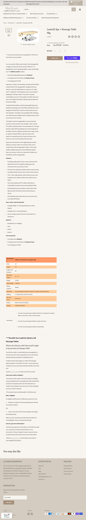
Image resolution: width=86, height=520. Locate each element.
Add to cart (55, 58)
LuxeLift (49, 37)
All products (11, 23)
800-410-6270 (13, 2)
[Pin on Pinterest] (72, 36)
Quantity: (49, 51)
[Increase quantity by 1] (65, 51)
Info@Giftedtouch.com (44, 477)
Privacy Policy (67, 474)
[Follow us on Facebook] (28, 514)
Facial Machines (51, 14)
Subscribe (9, 502)
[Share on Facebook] (69, 36)
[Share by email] (79, 36)
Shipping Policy (68, 466)
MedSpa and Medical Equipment (12, 18)
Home (4, 23)
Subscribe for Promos (77, 3)
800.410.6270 (42, 474)
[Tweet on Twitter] (75, 36)
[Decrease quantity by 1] (55, 51)
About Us (41, 466)
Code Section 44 (15, 438)
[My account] (80, 9)
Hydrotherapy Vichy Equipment (50, 18)
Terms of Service (68, 471)
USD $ (5, 511)
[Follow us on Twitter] (32, 514)
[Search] (74, 9)
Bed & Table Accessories (37, 14)
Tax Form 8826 (14, 372)
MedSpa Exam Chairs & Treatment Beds (14, 14)
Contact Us (41, 479)
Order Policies (68, 468)
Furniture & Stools (31, 18)
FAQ (39, 468)
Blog (39, 471)
